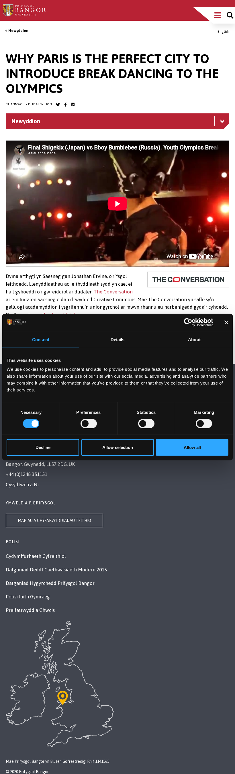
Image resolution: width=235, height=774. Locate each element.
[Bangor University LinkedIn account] (72, 104)
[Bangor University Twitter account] (57, 104)
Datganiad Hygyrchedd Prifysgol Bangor (50, 583)
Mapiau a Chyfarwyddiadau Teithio (54, 520)
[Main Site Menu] (217, 15)
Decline (43, 447)
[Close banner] (226, 322)
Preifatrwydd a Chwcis (30, 610)
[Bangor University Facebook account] (65, 104)
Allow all (192, 447)
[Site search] (230, 15)
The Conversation (113, 292)
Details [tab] (118, 339)
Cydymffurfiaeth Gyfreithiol (36, 556)
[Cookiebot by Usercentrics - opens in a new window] (188, 322)
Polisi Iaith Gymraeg (28, 597)
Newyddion (18, 30)
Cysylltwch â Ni (22, 484)
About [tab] (194, 339)
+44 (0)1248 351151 (26, 474)
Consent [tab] (40, 339)
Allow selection (117, 447)
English (223, 31)
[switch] (89, 423)
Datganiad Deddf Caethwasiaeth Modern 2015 (56, 570)
